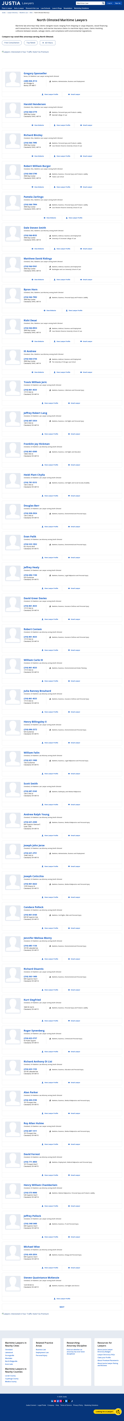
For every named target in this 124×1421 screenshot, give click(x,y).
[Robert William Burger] (13, 172)
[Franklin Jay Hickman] (13, 450)
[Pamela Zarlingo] (13, 203)
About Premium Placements (108, 1360)
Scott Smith (31, 783)
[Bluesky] (66, 1401)
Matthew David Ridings (38, 258)
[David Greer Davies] (13, 604)
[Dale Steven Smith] (13, 234)
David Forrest (32, 1154)
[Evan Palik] (13, 542)
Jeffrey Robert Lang (35, 413)
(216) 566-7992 (30, 297)
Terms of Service (66, 1405)
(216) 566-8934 (30, 328)
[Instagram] (60, 1401)
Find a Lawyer (7, 8)
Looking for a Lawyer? (104, 1412)
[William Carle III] (13, 666)
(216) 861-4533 (30, 389)
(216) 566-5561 (30, 266)
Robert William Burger (37, 166)
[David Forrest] (13, 1160)
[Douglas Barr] (13, 511)
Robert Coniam (33, 629)
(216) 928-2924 (30, 513)
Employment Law (42, 1352)
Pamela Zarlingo (33, 196)
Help (57, 1405)
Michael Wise (32, 1246)
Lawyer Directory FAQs (106, 1355)
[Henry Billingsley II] (13, 728)
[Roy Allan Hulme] (13, 1129)
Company (50, 1405)
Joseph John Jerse (34, 845)
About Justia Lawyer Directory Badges (105, 1351)
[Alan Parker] (13, 1098)
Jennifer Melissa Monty (38, 938)
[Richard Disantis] (13, 975)
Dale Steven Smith (35, 227)
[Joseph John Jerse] (13, 851)
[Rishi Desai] (13, 326)
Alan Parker (31, 1092)
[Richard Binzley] (13, 141)
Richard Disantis (33, 968)
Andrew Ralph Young (36, 814)
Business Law (41, 1350)
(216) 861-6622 (30, 884)
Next (62, 1307)
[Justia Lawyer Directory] (11, 3)
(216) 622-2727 (30, 1038)
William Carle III (33, 660)
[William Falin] (13, 758)
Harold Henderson (35, 104)
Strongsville (9, 1355)
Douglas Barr (31, 505)
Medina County (11, 1381)
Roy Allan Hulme (34, 1123)
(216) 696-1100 (30, 575)
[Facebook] (58, 1401)
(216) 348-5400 (30, 1223)
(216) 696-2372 (30, 729)
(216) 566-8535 (30, 235)
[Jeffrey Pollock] (13, 1222)
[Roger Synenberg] (13, 1036)
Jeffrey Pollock (32, 1215)
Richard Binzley (33, 135)
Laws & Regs (57, 8)
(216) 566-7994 (30, 204)
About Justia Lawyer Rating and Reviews (108, 1364)
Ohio (31, 12)
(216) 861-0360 (30, 451)
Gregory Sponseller (35, 73)
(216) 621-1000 (30, 760)
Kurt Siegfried (32, 999)
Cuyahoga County (12, 1379)
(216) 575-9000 (30, 1192)
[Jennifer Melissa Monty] (13, 944)
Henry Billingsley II (35, 721)
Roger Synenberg (34, 1030)
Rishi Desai (30, 320)
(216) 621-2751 (30, 853)
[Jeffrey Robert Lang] (13, 419)
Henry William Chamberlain (40, 1185)
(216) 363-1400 (30, 976)
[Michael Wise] (13, 1253)
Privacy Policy (78, 1405)
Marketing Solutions (81, 8)
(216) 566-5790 (30, 173)
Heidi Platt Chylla (34, 474)
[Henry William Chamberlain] (13, 1191)
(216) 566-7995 (30, 142)
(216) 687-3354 (30, 420)
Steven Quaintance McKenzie (41, 1277)
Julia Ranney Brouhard (37, 690)
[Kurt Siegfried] (13, 1006)
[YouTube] (55, 1401)
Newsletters (68, 8)
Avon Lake (9, 1364)
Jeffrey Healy (31, 567)
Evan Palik (30, 536)
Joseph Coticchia (34, 876)
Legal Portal (42, 1405)
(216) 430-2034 (30, 1254)
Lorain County (10, 1376)
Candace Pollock (33, 907)
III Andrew (30, 351)
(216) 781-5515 (30, 482)
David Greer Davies (35, 598)
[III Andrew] (13, 357)
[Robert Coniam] (13, 635)
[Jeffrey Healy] (13, 573)
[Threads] (63, 1401)
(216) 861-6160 (30, 914)
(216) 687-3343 (30, 791)
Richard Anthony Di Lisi (38, 1061)
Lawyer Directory (12, 12)
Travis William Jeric (35, 382)
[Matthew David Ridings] (13, 264)
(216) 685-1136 (30, 945)
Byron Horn (30, 289)
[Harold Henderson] (13, 110)
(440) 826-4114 (30, 81)
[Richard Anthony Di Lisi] (13, 1067)
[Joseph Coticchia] (13, 882)
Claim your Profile (104, 1357)
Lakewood (9, 1352)
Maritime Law (24, 12)
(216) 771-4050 (30, 1161)
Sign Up (117, 3)
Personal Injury (41, 1355)
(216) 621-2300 (30, 822)
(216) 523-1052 (30, 544)
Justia (4, 12)
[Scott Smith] (13, 789)
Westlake (8, 1358)
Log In (110, 3)
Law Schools (45, 8)
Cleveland (8, 1350)
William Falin (32, 752)
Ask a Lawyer (19, 8)
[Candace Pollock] (13, 913)
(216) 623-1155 (30, 1069)
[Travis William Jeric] (13, 388)
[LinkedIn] (52, 1401)
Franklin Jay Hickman (37, 443)
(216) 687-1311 (30, 1131)
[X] (69, 1401)
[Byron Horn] (13, 295)
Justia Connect (31, 1405)
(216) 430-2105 (30, 1100)
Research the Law (32, 8)
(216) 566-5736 (30, 359)
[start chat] (118, 1411)
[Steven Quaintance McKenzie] (13, 1283)
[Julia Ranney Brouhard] (13, 697)
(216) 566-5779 (30, 112)
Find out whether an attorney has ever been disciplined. (76, 1352)
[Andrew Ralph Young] (13, 820)
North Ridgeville (11, 1361)
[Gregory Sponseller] (13, 79)
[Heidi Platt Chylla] (13, 481)
